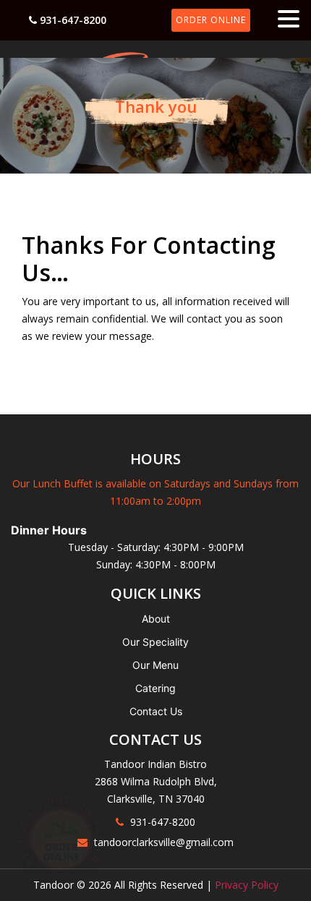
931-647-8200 (73, 20)
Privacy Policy (246, 885)
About (156, 618)
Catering (155, 688)
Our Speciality (155, 642)
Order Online (211, 20)
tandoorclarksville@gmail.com (164, 842)
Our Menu (155, 665)
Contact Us (155, 711)
